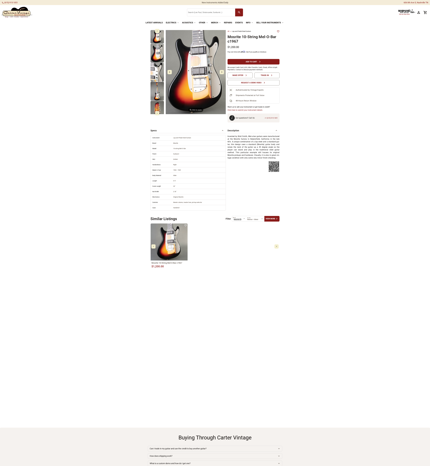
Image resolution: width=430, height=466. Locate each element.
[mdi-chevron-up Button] (157, 31)
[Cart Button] (425, 12)
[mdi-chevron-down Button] (157, 113)
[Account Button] (418, 12)
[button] (188, 130)
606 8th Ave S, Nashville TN (416, 2)
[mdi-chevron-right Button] (276, 246)
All (228, 31)
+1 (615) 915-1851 (271, 118)
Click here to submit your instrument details (245, 110)
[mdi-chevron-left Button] (153, 246)
